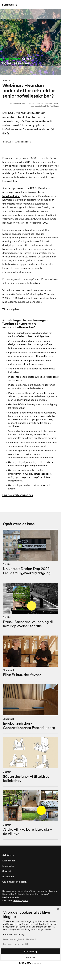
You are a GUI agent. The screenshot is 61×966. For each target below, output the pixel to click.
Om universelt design (14, 881)
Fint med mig (30, 951)
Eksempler (8, 865)
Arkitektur (8, 855)
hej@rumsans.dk (10, 897)
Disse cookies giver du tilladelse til (19, 939)
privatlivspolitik (20, 900)
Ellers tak (30, 957)
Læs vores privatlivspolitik (15, 944)
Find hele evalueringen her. (17, 494)
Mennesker (8, 860)
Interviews (8, 876)
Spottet (6, 871)
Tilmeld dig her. (10, 309)
